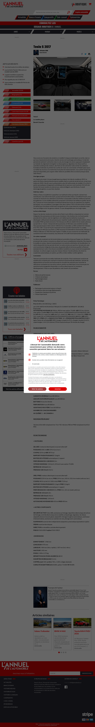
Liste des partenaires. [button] (49, 374)
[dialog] (47, 363)
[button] (47, 364)
